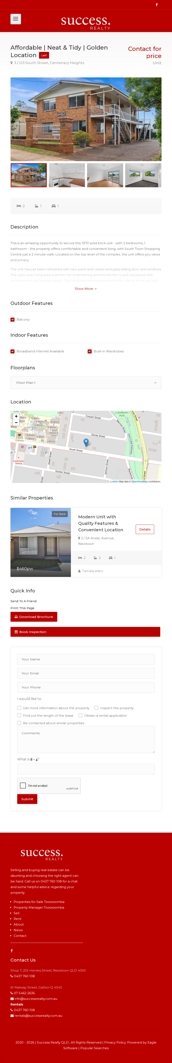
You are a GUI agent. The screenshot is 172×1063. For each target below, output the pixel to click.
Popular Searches (94, 1048)
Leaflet (113, 481)
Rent (17, 919)
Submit (27, 799)
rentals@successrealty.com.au (38, 1016)
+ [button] (16, 416)
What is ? (28, 759)
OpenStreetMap (140, 481)
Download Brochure (35, 617)
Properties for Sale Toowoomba (39, 902)
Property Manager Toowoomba (39, 907)
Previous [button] (22, 124)
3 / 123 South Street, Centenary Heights (48, 63)
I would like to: (29, 699)
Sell (16, 913)
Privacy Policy (115, 1042)
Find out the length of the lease (48, 716)
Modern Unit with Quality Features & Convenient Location (100, 523)
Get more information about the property (56, 708)
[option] (86, 119)
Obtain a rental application (105, 716)
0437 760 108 (51, 881)
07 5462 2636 (24, 993)
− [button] (16, 422)
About (19, 924)
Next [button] (149, 124)
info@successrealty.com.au (35, 999)
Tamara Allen (92, 571)
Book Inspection (32, 632)
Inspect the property (117, 708)
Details (145, 529)
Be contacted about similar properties (53, 723)
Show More (84, 289)
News (18, 930)
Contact (20, 936)
